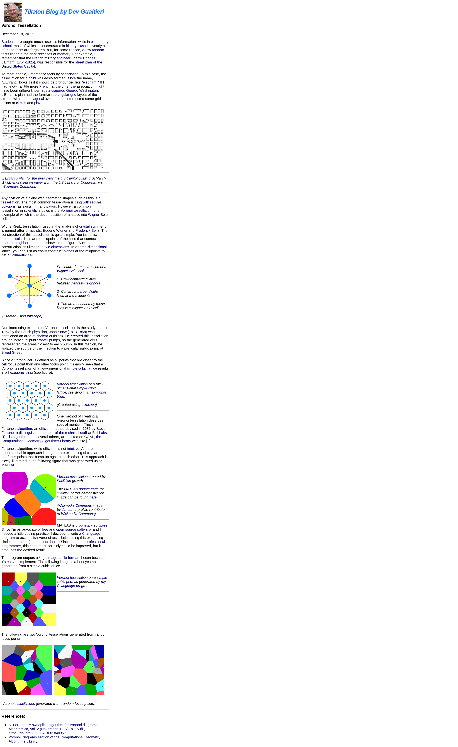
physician (39, 332)
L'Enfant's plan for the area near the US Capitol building (46, 178)
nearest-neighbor (14, 243)
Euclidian (64, 481)
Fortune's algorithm (16, 429)
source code (89, 489)
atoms (34, 243)
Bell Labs (99, 433)
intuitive (73, 449)
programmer (11, 546)
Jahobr (67, 510)
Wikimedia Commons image (80, 505)
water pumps (49, 340)
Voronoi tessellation (76, 210)
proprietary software (91, 525)
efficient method (52, 429)
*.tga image (48, 558)
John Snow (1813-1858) (68, 332)
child (32, 78)
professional (95, 542)
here (93, 497)
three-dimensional (92, 247)
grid (73, 95)
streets (6, 99)
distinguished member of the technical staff (53, 433)
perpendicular (12, 239)
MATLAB (8, 465)
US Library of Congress (77, 182)
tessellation (10, 202)
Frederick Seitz (87, 230)
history (71, 46)
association (70, 74)
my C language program (81, 584)
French (37, 58)
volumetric (19, 255)
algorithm (20, 437)
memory (63, 54)
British (26, 332)
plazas (39, 103)
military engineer (57, 58)
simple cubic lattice (82, 368)
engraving (20, 182)
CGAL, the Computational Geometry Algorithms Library (51, 439)
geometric (53, 198)
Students (8, 42)
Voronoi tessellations (18, 704)
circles (21, 103)
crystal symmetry (92, 226)
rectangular (60, 95)
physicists (33, 230)
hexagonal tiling (20, 372)
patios (51, 206)
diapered (58, 90)
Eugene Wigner (55, 230)
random (98, 50)
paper (38, 182)
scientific (31, 210)
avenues (51, 99)
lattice (75, 215)
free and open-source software (66, 529)
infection (49, 348)
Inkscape (34, 316)
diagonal (37, 99)
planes (69, 251)
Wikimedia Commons (19, 186)
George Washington (82, 90)
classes (83, 46)
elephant (89, 82)
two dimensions (57, 247)
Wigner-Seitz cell (70, 271)
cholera (42, 336)
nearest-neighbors (85, 283)
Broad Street (11, 352)
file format (70, 558)
